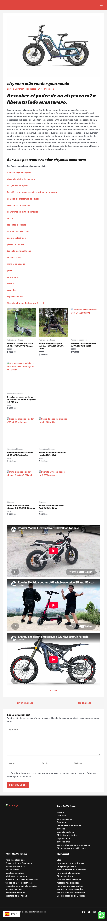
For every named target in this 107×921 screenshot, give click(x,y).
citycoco (11, 218)
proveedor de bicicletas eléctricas (22, 879)
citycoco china (14, 257)
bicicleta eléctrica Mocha (19, 251)
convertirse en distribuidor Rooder (23, 212)
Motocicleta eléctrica (67, 835)
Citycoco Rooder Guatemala (19, 863)
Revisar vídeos (12, 869)
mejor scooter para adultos (70, 886)
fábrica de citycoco (66, 876)
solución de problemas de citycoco (24, 199)
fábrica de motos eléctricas (19, 883)
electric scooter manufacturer (71, 869)
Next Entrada (86, 703)
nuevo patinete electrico (68, 873)
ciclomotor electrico (15, 892)
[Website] (86, 764)
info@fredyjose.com (66, 866)
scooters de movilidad (16, 896)
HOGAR (53, 690)
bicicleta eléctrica (65, 832)
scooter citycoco (14, 889)
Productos (31, 89)
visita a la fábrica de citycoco (21, 179)
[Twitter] (89, 912)
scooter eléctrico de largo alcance (73, 845)
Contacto (61, 822)
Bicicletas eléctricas (15, 866)
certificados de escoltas (18, 205)
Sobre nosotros (64, 819)
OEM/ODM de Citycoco (18, 185)
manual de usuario (16, 264)
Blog (59, 860)
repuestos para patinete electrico (21, 886)
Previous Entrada (23, 703)
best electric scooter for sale (70, 863)
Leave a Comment (15, 89)
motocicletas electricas (18, 231)
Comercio (61, 815)
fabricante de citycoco (16, 876)
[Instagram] (94, 912)
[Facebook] (83, 912)
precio (10, 270)
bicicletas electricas (16, 225)
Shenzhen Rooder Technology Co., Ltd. (25, 303)
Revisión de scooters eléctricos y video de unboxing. (32, 192)
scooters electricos (16, 238)
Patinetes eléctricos (15, 860)
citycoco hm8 (63, 842)
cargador (11, 290)
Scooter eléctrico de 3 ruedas (71, 896)
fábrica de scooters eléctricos (71, 848)
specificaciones (15, 296)
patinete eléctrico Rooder (69, 825)
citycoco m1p (63, 838)
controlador (13, 277)
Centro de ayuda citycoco (19, 172)
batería (10, 283)
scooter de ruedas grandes (70, 889)
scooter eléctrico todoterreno (71, 892)
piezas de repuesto (16, 244)
